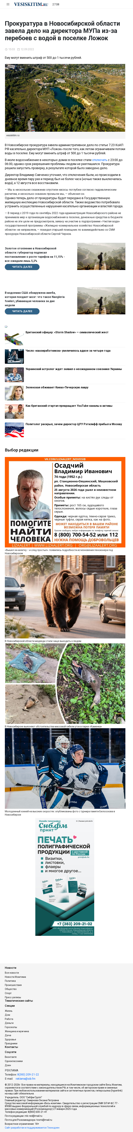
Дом (7, 1014)
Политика (10, 980)
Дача (8, 1035)
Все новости (12, 972)
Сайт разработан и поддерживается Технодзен (32, 1127)
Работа (9, 1019)
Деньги (9, 1023)
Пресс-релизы (13, 997)
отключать (99, 160)
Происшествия (13, 985)
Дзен (8, 1065)
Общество (11, 989)
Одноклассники (14, 1061)
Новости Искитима (15, 977)
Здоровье (10, 1039)
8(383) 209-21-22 (28, 1074)
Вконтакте (11, 1057)
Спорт (8, 993)
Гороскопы (11, 1027)
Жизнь (8, 1010)
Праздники (11, 1043)
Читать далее (22, 266)
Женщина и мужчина (17, 1031)
